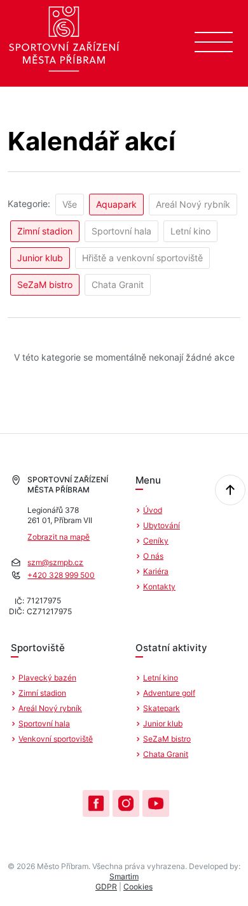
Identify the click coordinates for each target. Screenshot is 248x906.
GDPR (106, 886)
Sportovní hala (121, 231)
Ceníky (156, 540)
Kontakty (159, 586)
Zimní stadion (44, 231)
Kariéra (156, 571)
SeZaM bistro (44, 284)
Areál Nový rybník (193, 204)
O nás (153, 556)
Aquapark (116, 204)
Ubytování (161, 525)
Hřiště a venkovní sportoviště (142, 257)
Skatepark (161, 708)
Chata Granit (118, 284)
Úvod (152, 510)
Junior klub (40, 257)
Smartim (124, 876)
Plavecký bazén (47, 677)
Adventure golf (169, 693)
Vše (69, 204)
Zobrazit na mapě (58, 537)
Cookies (138, 886)
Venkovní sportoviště (55, 739)
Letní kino (190, 231)
